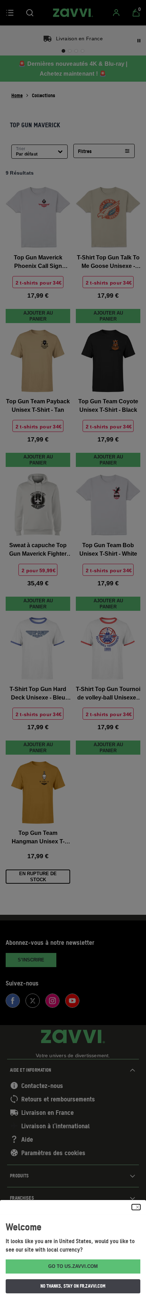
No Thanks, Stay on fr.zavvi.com (73, 1286)
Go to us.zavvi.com (73, 1266)
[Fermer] (136, 1207)
